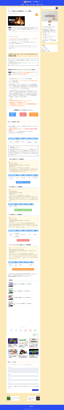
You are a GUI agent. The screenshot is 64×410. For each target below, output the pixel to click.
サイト (9, 382)
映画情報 (22, 4)
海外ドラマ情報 (32, 4)
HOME (32, 406)
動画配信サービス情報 (39, 4)
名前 (9, 374)
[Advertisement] (23, 317)
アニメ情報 (27, 4)
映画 (38, 334)
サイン (37, 335)
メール (9, 378)
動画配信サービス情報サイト (34, 1)
